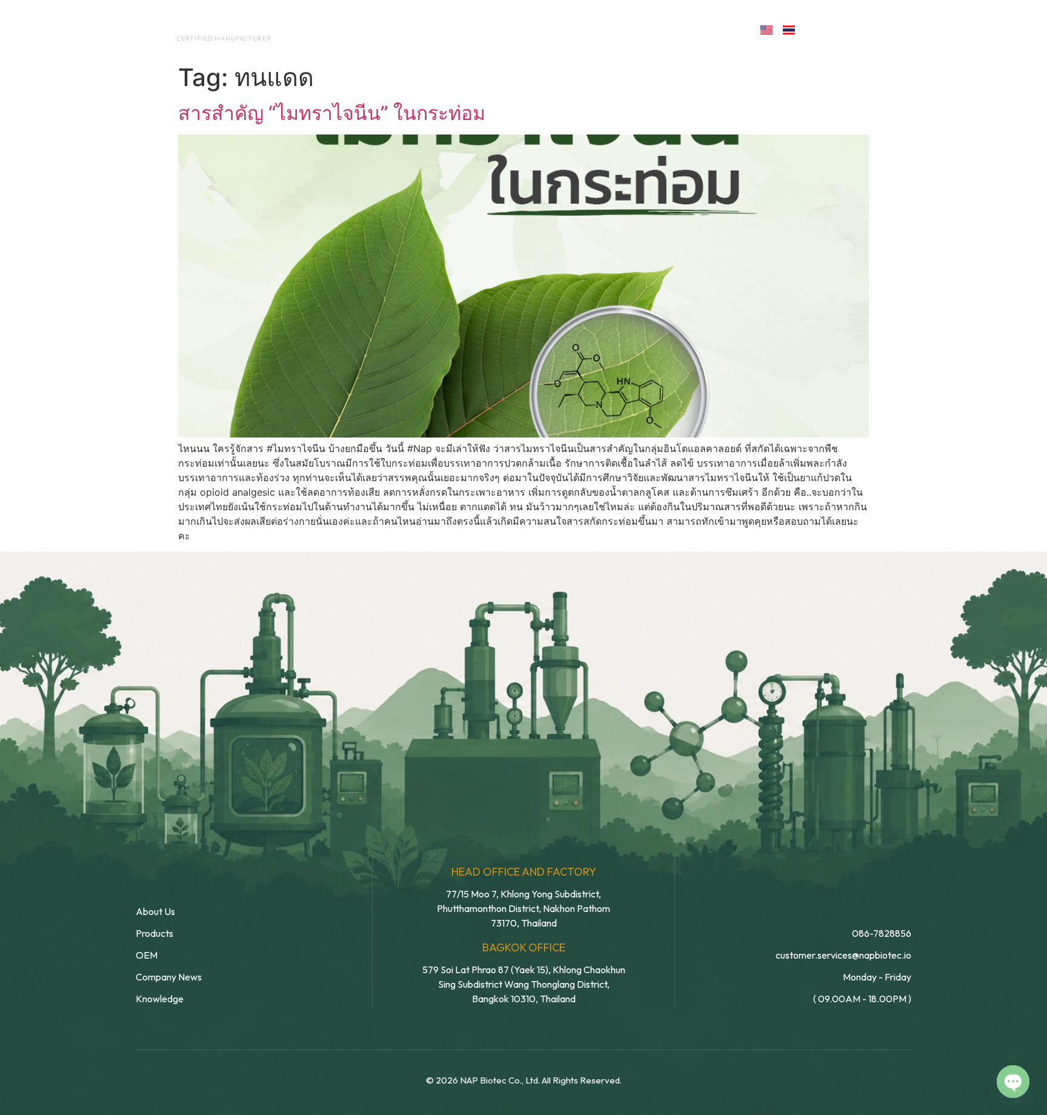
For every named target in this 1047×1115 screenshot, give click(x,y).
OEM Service (468, 29)
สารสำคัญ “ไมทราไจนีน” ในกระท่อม (331, 113)
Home (327, 29)
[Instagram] (871, 28)
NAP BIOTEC (204, 25)
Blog (613, 29)
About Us (389, 29)
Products (550, 29)
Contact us (695, 29)
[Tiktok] (897, 28)
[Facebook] (818, 28)
